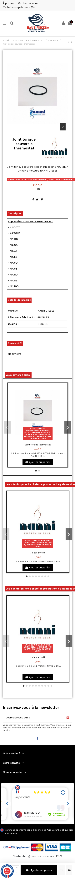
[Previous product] (69, 42)
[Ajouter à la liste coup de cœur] (61, 870)
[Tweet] (37, 199)
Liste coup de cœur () (20, 7)
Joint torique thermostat (38, 444)
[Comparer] (65, 395)
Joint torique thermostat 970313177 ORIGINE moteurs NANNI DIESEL (38, 454)
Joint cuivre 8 (38, 552)
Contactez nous (28, 3)
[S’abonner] (68, 717)
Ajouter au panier (41, 870)
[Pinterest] (42, 199)
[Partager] (33, 199)
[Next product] (71, 42)
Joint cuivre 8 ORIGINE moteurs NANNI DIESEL (38, 561)
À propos (9, 3)
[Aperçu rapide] (65, 402)
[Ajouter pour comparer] (69, 870)
